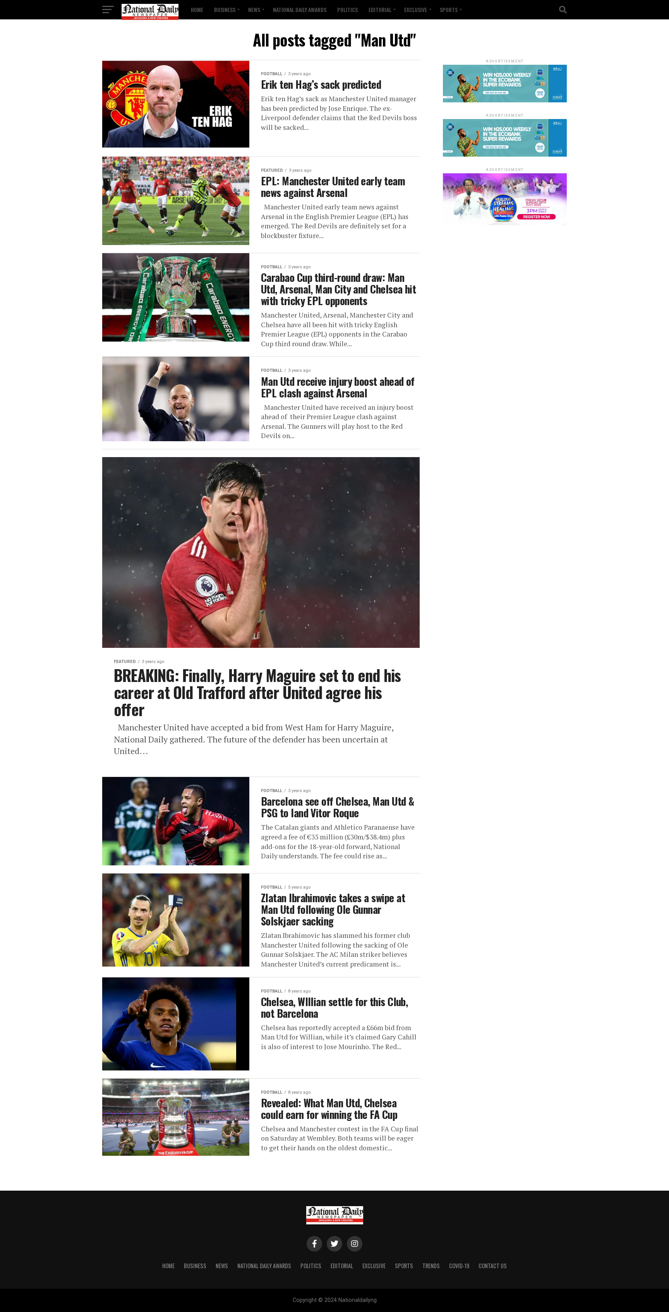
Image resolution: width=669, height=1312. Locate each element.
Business (224, 9)
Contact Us (493, 1266)
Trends (431, 1266)
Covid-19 (459, 1266)
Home (197, 9)
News (254, 9)
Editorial (380, 9)
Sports (449, 9)
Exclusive (415, 9)
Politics (347, 9)
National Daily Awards (299, 9)
